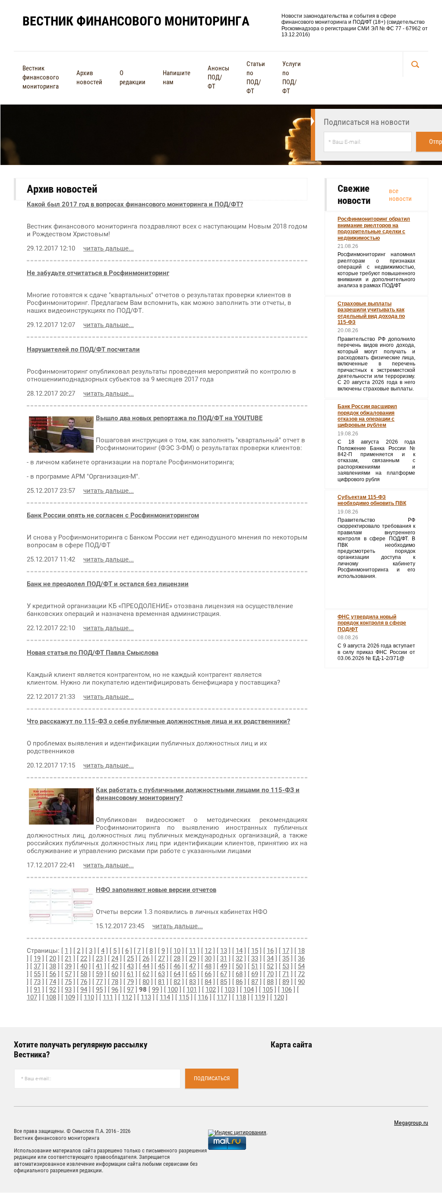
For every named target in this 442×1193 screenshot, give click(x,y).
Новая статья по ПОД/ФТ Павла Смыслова (92, 653)
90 (301, 982)
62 (145, 974)
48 (208, 966)
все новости (400, 195)
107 (32, 997)
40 (83, 966)
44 (145, 966)
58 (83, 974)
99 (155, 989)
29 (192, 958)
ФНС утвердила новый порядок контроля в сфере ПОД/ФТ (372, 623)
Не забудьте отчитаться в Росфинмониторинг (98, 273)
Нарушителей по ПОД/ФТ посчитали (83, 349)
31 (223, 958)
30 (208, 958)
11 (192, 951)
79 (130, 982)
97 (130, 989)
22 (83, 958)
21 (68, 958)
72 (301, 974)
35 (285, 958)
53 (285, 966)
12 (208, 951)
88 (270, 982)
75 (68, 982)
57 (68, 974)
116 (203, 997)
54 (301, 966)
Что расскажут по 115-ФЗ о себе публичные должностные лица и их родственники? (158, 721)
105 (267, 989)
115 (184, 997)
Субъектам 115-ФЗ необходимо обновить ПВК (372, 500)
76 (83, 982)
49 (223, 966)
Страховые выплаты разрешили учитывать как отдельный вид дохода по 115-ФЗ (371, 313)
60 (114, 974)
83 (192, 982)
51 (254, 966)
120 (279, 997)
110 (89, 997)
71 (285, 974)
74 (52, 982)
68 (239, 974)
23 (99, 958)
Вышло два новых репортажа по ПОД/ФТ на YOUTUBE (179, 418)
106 (286, 989)
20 (52, 958)
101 (191, 989)
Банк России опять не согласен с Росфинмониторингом (113, 515)
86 (239, 982)
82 (177, 982)
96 (114, 989)
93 (68, 989)
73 (37, 982)
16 (270, 951)
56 (52, 974)
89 (285, 982)
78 (114, 982)
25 (130, 958)
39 (68, 966)
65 (192, 974)
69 (254, 974)
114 (165, 997)
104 (248, 989)
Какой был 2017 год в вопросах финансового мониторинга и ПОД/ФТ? (135, 204)
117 (222, 997)
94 (83, 989)
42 (114, 966)
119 (260, 997)
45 (161, 966)
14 (239, 951)
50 (239, 966)
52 (270, 966)
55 (37, 974)
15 (254, 951)
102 (210, 989)
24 (114, 958)
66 (208, 974)
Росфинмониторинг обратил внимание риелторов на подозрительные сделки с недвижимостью (374, 228)
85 (223, 982)
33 (254, 958)
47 (192, 966)
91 (37, 989)
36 (301, 958)
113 (146, 997)
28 (177, 958)
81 (161, 982)
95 (99, 989)
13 (223, 951)
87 (254, 982)
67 (223, 974)
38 (52, 966)
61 (130, 974)
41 (99, 966)
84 (208, 982)
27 (161, 958)
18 (301, 951)
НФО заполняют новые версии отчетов (156, 890)
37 (37, 966)
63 (161, 974)
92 (52, 989)
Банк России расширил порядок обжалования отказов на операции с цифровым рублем (367, 415)
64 (177, 974)
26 (145, 958)
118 (241, 997)
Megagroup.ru (411, 1122)
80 (145, 982)
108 (51, 997)
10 (177, 951)
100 (172, 989)
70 (270, 974)
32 (239, 958)
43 (130, 966)
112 (127, 997)
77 (99, 982)
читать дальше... (108, 248)
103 (229, 989)
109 (70, 997)
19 (37, 958)
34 (270, 958)
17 (285, 951)
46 (177, 966)
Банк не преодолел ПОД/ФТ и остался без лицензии (108, 584)
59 (99, 974)
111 (108, 997)
